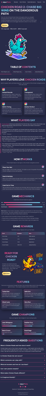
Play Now (4, 25)
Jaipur (7, 2)
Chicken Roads (5, 124)
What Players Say (17, 71)
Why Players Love (5, 71)
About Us (14, 389)
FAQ (44, 2)
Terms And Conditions (22, 389)
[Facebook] (20, 386)
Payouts (39, 2)
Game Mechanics (31, 2)
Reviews (16, 2)
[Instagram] (23, 386)
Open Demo (6, 273)
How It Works (23, 2)
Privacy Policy (31, 389)
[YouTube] (25, 386)
